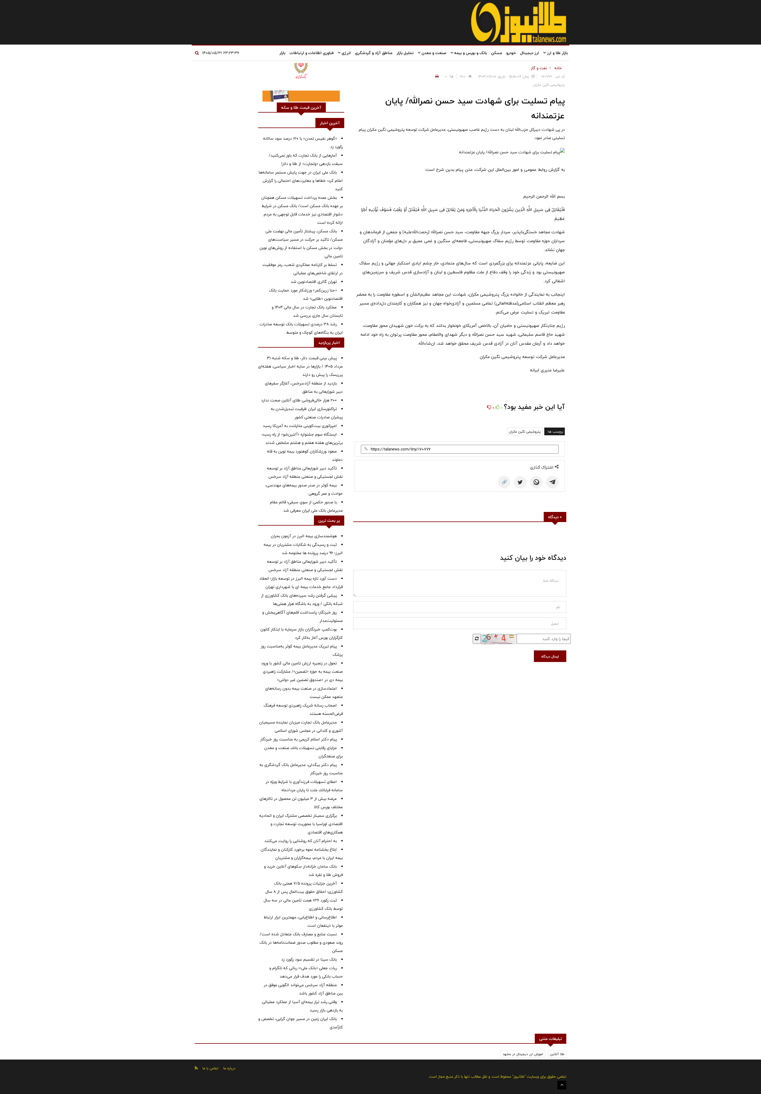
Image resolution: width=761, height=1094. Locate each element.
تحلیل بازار (405, 52)
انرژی (345, 52)
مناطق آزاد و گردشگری (373, 52)
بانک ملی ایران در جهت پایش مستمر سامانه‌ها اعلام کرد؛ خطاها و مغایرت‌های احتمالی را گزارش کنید (301, 181)
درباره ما (229, 1068)
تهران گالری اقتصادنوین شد (314, 281)
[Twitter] (520, 482)
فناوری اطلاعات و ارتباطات (312, 52)
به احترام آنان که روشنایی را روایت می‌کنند (300, 840)
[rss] (196, 1068)
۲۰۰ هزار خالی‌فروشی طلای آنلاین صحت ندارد (299, 400)
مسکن (496, 52)
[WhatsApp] (536, 482)
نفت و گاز (539, 68)
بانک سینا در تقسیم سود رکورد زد (309, 959)
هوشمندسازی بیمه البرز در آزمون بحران (304, 536)
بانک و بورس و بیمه (470, 52)
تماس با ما (210, 1068)
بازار (282, 52)
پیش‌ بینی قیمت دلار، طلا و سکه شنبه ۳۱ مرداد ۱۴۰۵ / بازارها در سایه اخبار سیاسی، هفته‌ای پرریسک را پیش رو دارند (300, 366)
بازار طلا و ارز (557, 52)
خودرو (511, 52)
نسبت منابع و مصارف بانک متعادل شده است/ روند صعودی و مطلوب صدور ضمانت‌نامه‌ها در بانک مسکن (301, 942)
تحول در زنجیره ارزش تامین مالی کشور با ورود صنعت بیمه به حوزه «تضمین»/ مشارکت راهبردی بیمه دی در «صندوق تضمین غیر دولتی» (302, 671)
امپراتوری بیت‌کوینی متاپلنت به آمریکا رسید (300, 425)
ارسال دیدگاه (550, 656)
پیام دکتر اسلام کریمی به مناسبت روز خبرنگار (298, 739)
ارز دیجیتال (529, 52)
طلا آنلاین (557, 1054)
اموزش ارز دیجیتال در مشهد (523, 1054)
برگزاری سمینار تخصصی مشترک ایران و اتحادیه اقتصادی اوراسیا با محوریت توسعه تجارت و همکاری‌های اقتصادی (301, 824)
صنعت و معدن (433, 52)
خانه (558, 68)
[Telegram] (552, 482)
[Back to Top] (561, 1085)
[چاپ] (436, 76)
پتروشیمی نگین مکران (525, 431)
